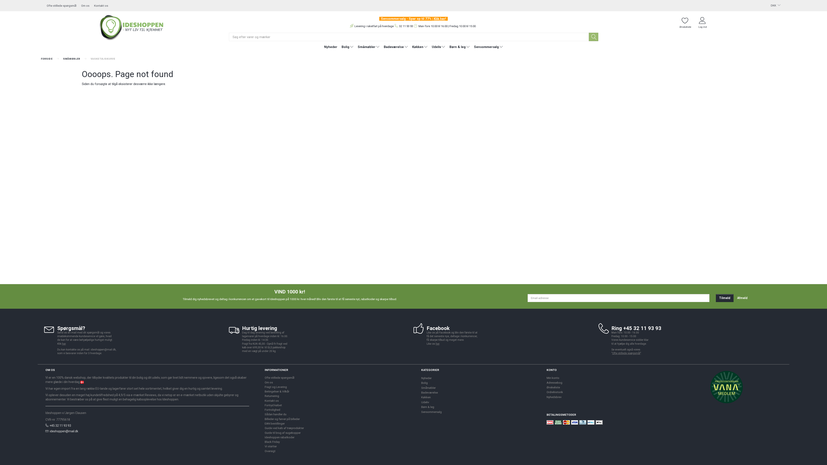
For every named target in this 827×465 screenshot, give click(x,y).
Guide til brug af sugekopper (283, 432)
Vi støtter (271, 446)
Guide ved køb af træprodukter (284, 428)
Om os (85, 5)
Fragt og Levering (276, 387)
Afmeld (742, 298)
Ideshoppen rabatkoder (279, 437)
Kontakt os (101, 5)
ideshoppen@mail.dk (64, 431)
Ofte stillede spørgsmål (61, 5)
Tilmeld (724, 298)
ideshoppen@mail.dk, (103, 349)
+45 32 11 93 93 (60, 425)
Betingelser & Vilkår (277, 391)
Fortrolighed (272, 409)
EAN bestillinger (275, 423)
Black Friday (272, 441)
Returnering (272, 396)
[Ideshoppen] (131, 26)
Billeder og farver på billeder (282, 419)
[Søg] (593, 37)
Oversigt (270, 451)
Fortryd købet (273, 405)
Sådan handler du (275, 414)
